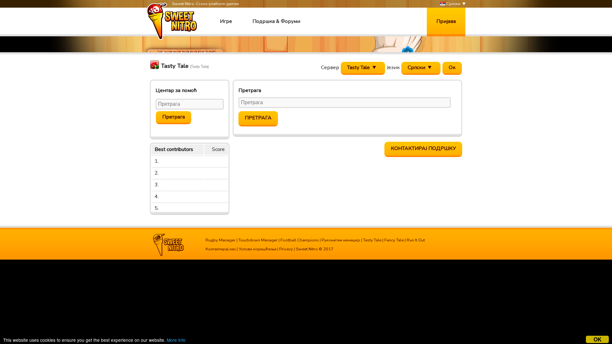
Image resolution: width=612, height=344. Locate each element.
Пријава (446, 21)
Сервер (330, 67)
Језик (393, 67)
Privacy (286, 249)
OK (597, 339)
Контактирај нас (221, 249)
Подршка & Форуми (276, 21)
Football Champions (299, 240)
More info (176, 340)
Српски (452, 4)
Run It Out (416, 240)
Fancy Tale (394, 240)
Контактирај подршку (423, 148)
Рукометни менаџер (341, 240)
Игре (226, 21)
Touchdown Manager (258, 240)
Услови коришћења (257, 249)
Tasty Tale (372, 240)
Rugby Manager (221, 240)
